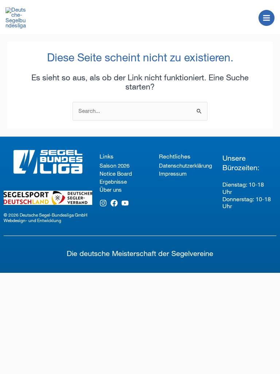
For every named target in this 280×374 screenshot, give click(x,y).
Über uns (111, 189)
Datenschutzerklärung (185, 165)
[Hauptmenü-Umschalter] (266, 18)
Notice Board (116, 173)
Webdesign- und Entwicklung (32, 220)
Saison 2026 (114, 165)
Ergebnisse (113, 181)
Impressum (173, 173)
